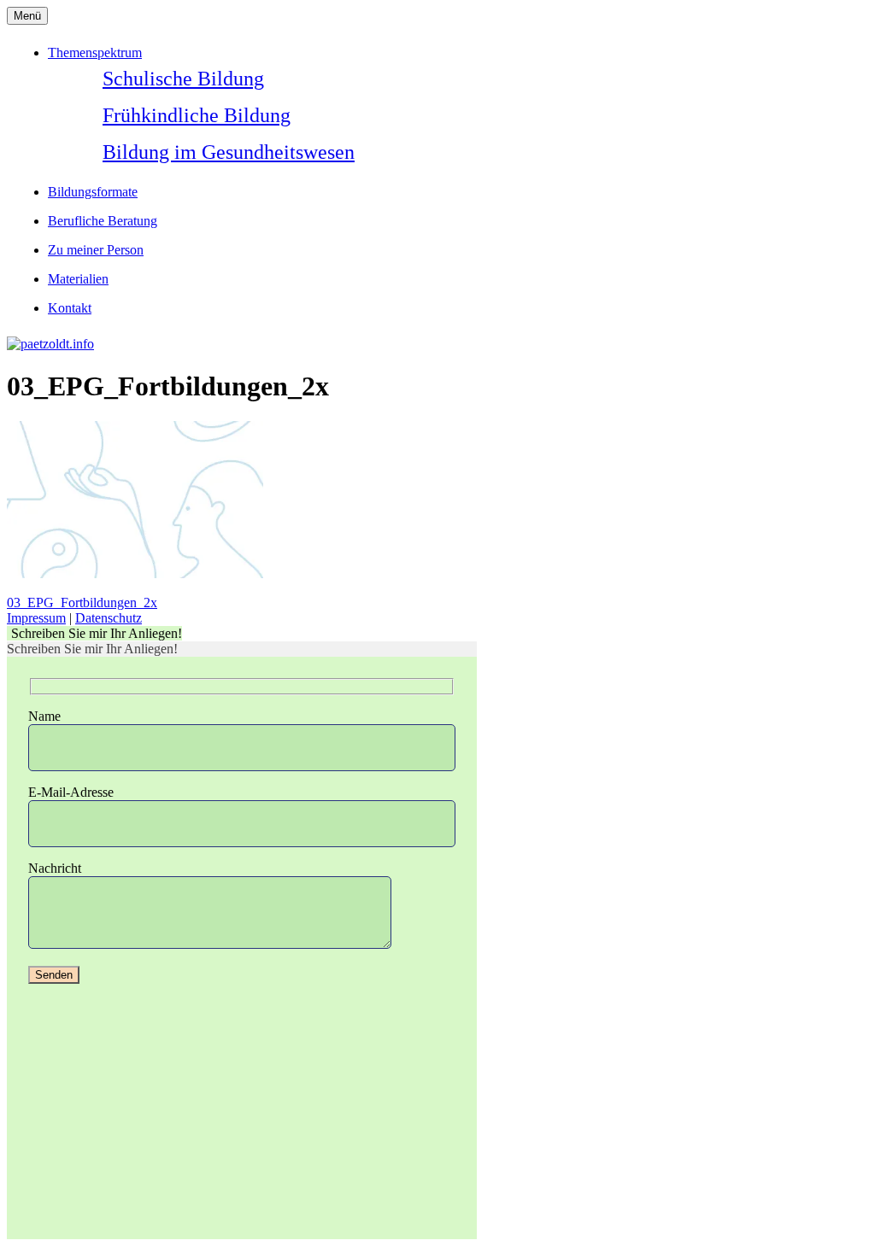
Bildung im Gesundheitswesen (229, 152)
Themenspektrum (95, 52)
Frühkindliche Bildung (197, 115)
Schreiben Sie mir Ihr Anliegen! (96, 633)
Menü (27, 15)
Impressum (36, 618)
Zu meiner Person (96, 250)
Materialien (78, 279)
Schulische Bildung (183, 78)
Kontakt (69, 308)
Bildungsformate (93, 191)
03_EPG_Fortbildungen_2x (82, 602)
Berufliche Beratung (102, 221)
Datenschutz (108, 618)
